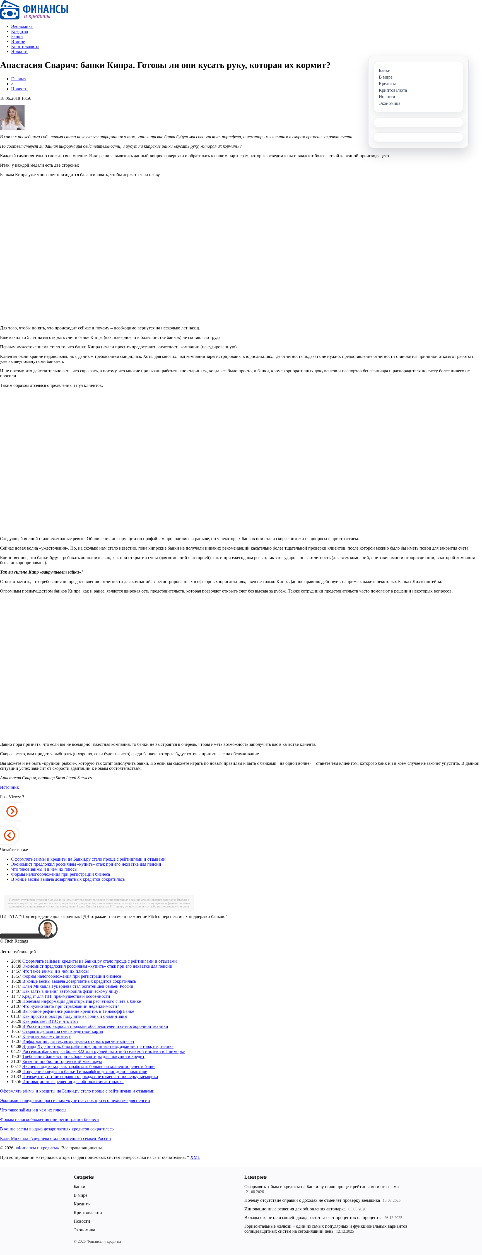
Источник (9, 787)
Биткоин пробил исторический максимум (62, 1061)
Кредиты (82, 1203)
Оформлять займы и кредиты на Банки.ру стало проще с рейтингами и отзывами (88, 859)
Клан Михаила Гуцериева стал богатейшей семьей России (77, 986)
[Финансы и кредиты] (34, 18)
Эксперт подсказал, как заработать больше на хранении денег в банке (88, 1066)
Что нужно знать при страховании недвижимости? (70, 1006)
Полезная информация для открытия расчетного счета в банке (81, 1001)
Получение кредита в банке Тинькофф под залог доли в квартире (84, 1071)
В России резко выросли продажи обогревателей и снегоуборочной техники (95, 1026)
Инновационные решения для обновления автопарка (141, 899)
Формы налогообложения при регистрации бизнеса (60, 874)
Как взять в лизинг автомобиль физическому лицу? (71, 991)
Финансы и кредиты (37, 1147)
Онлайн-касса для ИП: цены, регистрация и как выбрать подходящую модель (137, 906)
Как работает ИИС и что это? (50, 1021)
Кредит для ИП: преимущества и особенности (66, 996)
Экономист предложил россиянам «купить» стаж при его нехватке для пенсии (86, 864)
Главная (18, 78)
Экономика (84, 1229)
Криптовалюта (88, 1212)
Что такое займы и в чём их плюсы (44, 869)
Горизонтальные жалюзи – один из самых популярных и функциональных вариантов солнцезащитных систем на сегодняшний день (326, 1229)
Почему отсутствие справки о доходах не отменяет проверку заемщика (57, 899)
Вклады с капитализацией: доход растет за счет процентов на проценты (313, 1217)
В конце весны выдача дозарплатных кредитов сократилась (68, 879)
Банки (79, 1186)
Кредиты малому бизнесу (46, 1036)
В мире (80, 1195)
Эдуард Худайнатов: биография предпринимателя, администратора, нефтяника (97, 1046)
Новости (19, 88)
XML (195, 1157)
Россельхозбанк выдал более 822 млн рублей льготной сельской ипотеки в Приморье (103, 1051)
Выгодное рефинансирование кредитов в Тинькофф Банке (78, 1011)
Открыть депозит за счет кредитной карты (62, 1031)
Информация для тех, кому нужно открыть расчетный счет (78, 1041)
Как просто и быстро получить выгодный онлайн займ (74, 1016)
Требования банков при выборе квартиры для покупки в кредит (83, 1056)
